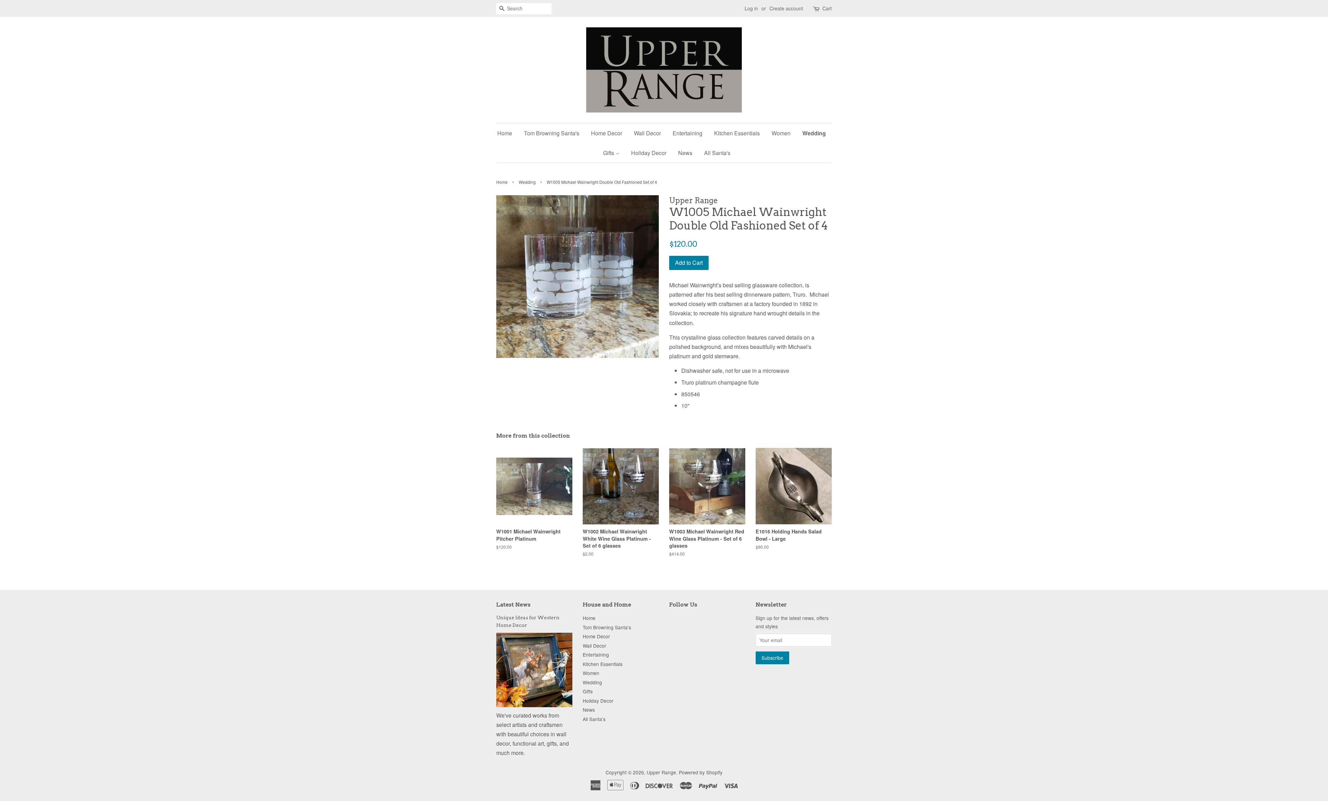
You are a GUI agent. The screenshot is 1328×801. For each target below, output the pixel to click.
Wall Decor (647, 133)
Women (781, 133)
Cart (827, 8)
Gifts (609, 153)
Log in (751, 8)
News (685, 153)
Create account (786, 8)
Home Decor (606, 133)
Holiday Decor (648, 153)
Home (504, 133)
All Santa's (717, 153)
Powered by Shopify (700, 772)
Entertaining (687, 133)
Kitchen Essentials (737, 133)
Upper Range (661, 772)
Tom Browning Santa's (551, 133)
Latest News (513, 604)
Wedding (814, 133)
